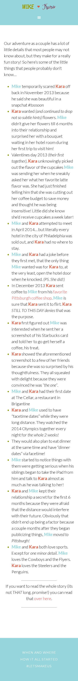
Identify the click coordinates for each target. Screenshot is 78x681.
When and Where (39, 652)
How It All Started (39, 659)
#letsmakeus (39, 6)
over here (42, 598)
